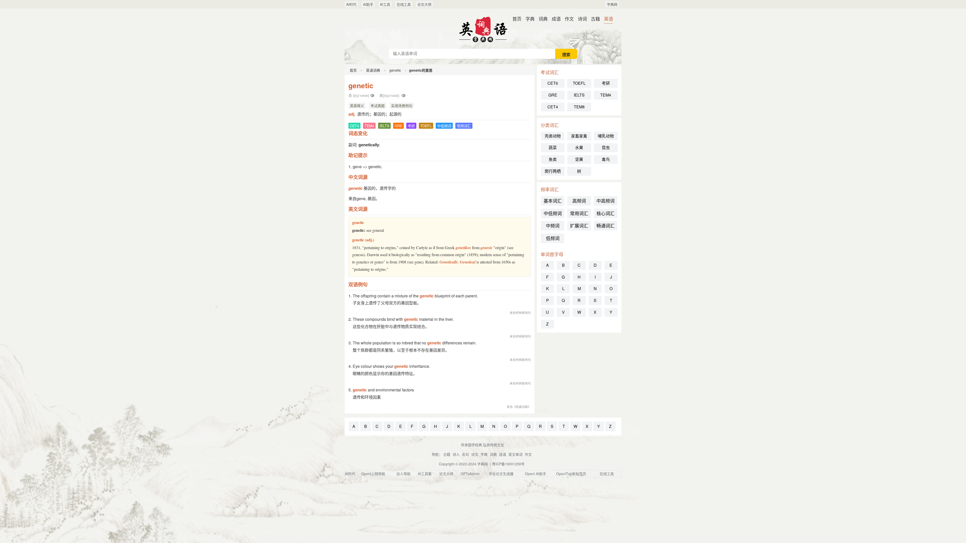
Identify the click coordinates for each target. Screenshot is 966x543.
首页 (516, 18)
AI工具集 (425, 473)
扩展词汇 (579, 225)
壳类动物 (553, 136)
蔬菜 (553, 147)
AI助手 (368, 4)
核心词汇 (605, 213)
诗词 (582, 18)
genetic (395, 70)
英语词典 (483, 29)
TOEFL (579, 83)
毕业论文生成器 (501, 473)
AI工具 (385, 4)
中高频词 (605, 200)
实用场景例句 (401, 105)
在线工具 (404, 4)
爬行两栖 (553, 171)
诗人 (456, 454)
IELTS (579, 95)
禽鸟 (606, 159)
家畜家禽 (579, 136)
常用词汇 (579, 213)
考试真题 (378, 105)
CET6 (552, 83)
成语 (556, 18)
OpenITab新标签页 (571, 473)
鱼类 (553, 159)
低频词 (552, 238)
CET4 (552, 107)
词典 (543, 18)
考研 (606, 83)
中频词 (552, 225)
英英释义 (357, 105)
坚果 (579, 159)
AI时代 (351, 4)
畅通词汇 (605, 225)
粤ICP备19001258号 (508, 463)
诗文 (474, 454)
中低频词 (553, 213)
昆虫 (606, 147)
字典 (530, 18)
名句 (465, 454)
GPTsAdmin (470, 473)
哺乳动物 (606, 136)
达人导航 (403, 473)
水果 (579, 147)
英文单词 (515, 454)
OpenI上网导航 (373, 473)
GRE (552, 95)
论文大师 (424, 4)
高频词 (579, 200)
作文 (569, 18)
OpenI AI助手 (535, 473)
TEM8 (579, 107)
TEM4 (605, 95)
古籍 (595, 18)
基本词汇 (553, 200)
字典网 (612, 4)
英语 (608, 18)
